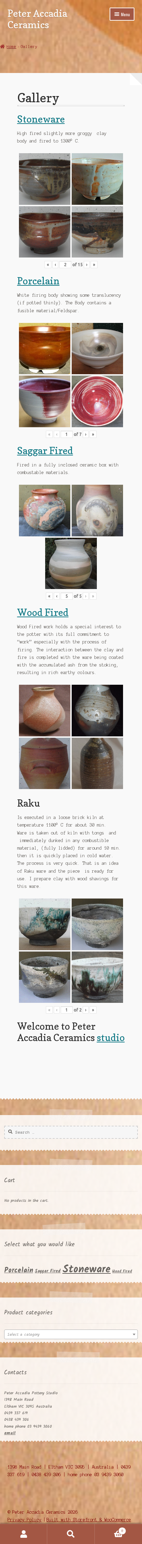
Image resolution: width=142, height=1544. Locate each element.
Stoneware (41, 119)
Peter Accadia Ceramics (37, 19)
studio (111, 1037)
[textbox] (71, 1335)
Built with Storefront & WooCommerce (89, 1519)
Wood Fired (43, 612)
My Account (23, 1534)
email (10, 1433)
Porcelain (38, 280)
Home (11, 46)
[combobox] (71, 1334)
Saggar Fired (45, 450)
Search (70, 1534)
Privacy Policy (24, 1519)
